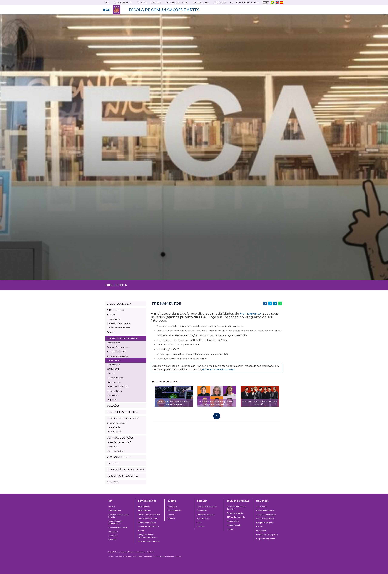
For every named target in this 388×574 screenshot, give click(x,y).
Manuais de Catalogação (267, 535)
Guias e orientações (116, 423)
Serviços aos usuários (265, 518)
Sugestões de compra (118, 442)
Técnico (171, 515)
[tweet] (270, 303)
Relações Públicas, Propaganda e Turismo (147, 536)
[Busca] (231, 3)
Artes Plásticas (144, 510)
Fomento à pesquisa (205, 515)
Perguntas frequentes (265, 539)
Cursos (140, 3)
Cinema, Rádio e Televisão (149, 515)
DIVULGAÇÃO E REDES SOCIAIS (125, 469)
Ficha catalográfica (116, 351)
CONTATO (112, 482)
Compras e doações (264, 523)
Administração (114, 510)
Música (141, 531)
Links (199, 523)
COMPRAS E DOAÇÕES (120, 437)
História (111, 507)
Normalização (114, 427)
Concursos (112, 536)
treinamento (251, 313)
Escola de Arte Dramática (149, 541)
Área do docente (234, 525)
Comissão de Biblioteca (118, 323)
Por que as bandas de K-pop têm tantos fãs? (259, 403)
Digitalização (113, 364)
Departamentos (147, 501)
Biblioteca (219, 3)
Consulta (111, 373)
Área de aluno (233, 521)
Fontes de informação (265, 510)
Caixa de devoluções (117, 356)
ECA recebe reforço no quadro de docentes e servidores (216, 403)
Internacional (200, 3)
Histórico (111, 314)
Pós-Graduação (174, 510)
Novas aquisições (115, 451)
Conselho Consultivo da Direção (118, 516)
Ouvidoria (112, 540)
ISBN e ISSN (113, 369)
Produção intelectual (117, 386)
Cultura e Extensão (176, 3)
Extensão (171, 518)
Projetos (111, 332)
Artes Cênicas (144, 507)
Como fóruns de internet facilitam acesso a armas (174, 403)
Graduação (172, 507)
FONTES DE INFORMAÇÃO (122, 412)
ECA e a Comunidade (236, 517)
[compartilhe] (265, 303)
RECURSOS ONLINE (118, 457)
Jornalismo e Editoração (148, 527)
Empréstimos (113, 342)
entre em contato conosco (218, 369)
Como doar (112, 446)
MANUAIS (113, 463)
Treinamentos (113, 360)
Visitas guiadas (114, 382)
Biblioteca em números (118, 327)
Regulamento (113, 319)
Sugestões (112, 399)
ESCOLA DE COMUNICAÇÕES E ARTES (164, 10)
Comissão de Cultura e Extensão (236, 508)
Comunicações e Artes (147, 518)
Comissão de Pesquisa (207, 507)
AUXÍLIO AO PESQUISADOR (123, 418)
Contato (200, 527)
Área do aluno (203, 518)
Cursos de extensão (235, 513)
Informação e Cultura (147, 523)
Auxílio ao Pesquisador (266, 515)
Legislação (113, 532)
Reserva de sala (114, 391)
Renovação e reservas (118, 347)
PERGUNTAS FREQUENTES (123, 475)
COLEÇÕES (113, 405)
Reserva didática (115, 377)
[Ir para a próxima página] (216, 416)
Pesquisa (155, 3)
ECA (106, 3)
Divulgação (261, 531)
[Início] (111, 9)
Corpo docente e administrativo (115, 522)
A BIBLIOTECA (115, 310)
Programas (202, 510)
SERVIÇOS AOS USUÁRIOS (122, 338)
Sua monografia (115, 431)
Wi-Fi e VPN (112, 395)
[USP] (266, 2)
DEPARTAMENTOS (122, 3)
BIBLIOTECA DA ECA (119, 303)
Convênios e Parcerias (117, 528)
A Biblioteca (261, 507)
